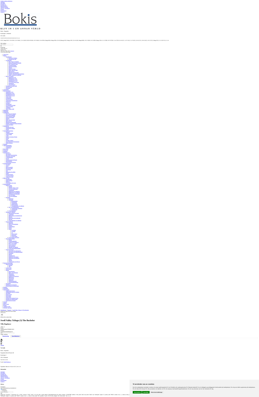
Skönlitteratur (9, 56)
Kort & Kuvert (6, 152)
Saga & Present (12, 84)
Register (10, 260)
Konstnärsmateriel (7, 163)
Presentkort (5, 288)
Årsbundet (11, 200)
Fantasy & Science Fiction (11, 136)
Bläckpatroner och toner (14, 213)
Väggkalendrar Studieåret (16, 208)
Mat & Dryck (11, 71)
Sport (7, 139)
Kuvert (7, 158)
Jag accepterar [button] (137, 392)
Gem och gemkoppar (13, 189)
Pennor (7, 270)
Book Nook (5, 149)
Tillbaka (2, 345)
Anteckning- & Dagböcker (11, 100)
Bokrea (4, 55)
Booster (5, 305)
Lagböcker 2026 (6, 306)
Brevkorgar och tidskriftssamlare (15, 252)
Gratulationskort (9, 157)
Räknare (10, 216)
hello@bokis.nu (7, 362)
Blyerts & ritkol (9, 168)
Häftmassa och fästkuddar (14, 193)
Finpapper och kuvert (10, 156)
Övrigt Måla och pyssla (11, 183)
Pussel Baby (8, 297)
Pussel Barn (8, 295)
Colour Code (8, 267)
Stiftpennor (11, 280)
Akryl (7, 166)
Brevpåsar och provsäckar (11, 155)
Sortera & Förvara (10, 249)
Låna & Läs (5, 54)
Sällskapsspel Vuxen (10, 290)
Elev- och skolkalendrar (14, 207)
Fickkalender (14, 202)
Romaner (9, 310)
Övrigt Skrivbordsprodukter (14, 248)
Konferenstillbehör (13, 241)
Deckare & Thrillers (13, 58)
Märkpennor (11, 277)
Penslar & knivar (9, 174)
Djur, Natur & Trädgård (14, 61)
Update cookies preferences (6, 1)
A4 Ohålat (13, 230)
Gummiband (11, 190)
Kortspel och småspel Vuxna (12, 298)
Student (4, 303)
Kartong (10, 225)
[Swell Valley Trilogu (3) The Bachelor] (2, 314)
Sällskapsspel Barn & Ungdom (12, 292)
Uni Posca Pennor (10, 175)
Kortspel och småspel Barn (11, 299)
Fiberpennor (11, 273)
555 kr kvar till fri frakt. (6, 52)
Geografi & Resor (12, 65)
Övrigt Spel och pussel (11, 300)
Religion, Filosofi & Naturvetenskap (16, 73)
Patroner (10, 265)
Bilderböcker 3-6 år (13, 78)
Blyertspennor (12, 271)
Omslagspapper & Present (11, 160)
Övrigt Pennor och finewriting (12, 286)
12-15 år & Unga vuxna (14, 82)
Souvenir (5, 301)
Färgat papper (14, 233)
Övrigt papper (14, 236)
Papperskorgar (12, 255)
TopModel (8, 107)
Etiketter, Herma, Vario (13, 187)
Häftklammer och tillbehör (14, 192)
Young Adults (9, 134)
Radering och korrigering (11, 284)
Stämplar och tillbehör (13, 247)
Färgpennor (8, 169)
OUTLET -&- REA (7, 307)
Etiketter (10, 186)
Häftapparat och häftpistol (14, 191)
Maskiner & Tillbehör (10, 212)
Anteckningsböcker (7, 145)
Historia (10, 67)
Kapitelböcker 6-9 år (13, 79)
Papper (10, 229)
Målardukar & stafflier (10, 172)
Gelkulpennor (12, 275)
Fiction (7, 138)
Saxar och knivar (12, 244)
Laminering (11, 214)
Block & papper (9, 167)
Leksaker (8, 103)
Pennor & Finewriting (8, 263)
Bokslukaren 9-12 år (13, 81)
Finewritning (8, 269)
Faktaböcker (11, 83)
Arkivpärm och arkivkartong (15, 250)
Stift (9, 266)
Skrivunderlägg (12, 246)
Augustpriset (6, 89)
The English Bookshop (8, 130)
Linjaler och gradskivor (14, 242)
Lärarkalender (14, 209)
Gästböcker (8, 147)
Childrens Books (9, 133)
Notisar (10, 227)
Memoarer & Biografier (14, 72)
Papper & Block (9, 221)
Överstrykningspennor (13, 282)
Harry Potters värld (10, 109)
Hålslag (10, 240)
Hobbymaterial (9, 180)
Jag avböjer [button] (146, 392)
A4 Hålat (13, 231)
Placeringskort (9, 161)
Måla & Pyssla (6, 178)
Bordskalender (14, 201)
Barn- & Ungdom (9, 76)
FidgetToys (8, 101)
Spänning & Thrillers (10, 128)
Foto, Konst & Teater (13, 64)
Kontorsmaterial (6, 184)
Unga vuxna (8, 96)
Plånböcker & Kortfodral (14, 258)
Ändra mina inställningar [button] (156, 392)
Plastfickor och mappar (13, 257)
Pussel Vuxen (9, 294)
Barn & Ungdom (6, 90)
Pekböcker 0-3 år (12, 77)
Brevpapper (8, 153)
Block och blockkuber (13, 224)
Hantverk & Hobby (13, 66)
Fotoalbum (11, 253)
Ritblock (8, 181)
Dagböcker (11, 198)
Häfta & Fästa (9, 185)
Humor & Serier (12, 69)
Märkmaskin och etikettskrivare (15, 215)
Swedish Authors (9, 140)
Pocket (7, 129)
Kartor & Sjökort (9, 124)
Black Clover (6, 304)
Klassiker (5, 144)
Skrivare (10, 219)
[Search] (1, 46)
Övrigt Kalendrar (12, 210)
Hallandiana (5, 110)
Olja (7, 170)
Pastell (7, 173)
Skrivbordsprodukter (10, 238)
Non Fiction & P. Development (12, 141)
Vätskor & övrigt (9, 176)
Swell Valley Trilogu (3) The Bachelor (20, 310)
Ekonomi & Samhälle (10, 115)
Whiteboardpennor (13, 281)
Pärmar (10, 259)
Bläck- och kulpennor (13, 272)
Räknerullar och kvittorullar (14, 218)
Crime (7, 135)
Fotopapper (13, 235)
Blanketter (11, 223)
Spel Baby (8, 293)
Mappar (10, 254)
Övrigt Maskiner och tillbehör (15, 220)
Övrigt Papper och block (14, 237)
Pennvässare (11, 278)
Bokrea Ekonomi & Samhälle (15, 63)
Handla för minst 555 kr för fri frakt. (8, 312)
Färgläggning (9, 179)
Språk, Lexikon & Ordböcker (15, 75)
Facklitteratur (9, 60)
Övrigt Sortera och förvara (14, 261)
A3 (12, 232)
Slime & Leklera (9, 106)
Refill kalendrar (14, 204)
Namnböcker (8, 104)
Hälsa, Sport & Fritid (13, 70)
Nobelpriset (5, 111)
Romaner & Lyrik (12, 59)
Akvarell (8, 164)
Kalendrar (5, 151)
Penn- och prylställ (13, 243)
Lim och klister (12, 195)
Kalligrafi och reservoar (14, 276)
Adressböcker (9, 146)
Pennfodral (8, 283)
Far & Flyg (5, 150)
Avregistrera (4, 390)
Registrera (4, 389)
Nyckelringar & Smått (10, 105)
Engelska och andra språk (11, 86)
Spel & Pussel (9, 87)
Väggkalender (14, 203)
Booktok (8, 132)
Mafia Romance (9, 143)
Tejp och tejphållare (13, 196)
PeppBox (5, 287)
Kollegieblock (12, 226)
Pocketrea (8, 88)
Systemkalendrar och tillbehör (17, 206)
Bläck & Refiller (9, 264)
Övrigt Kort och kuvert (11, 162)
